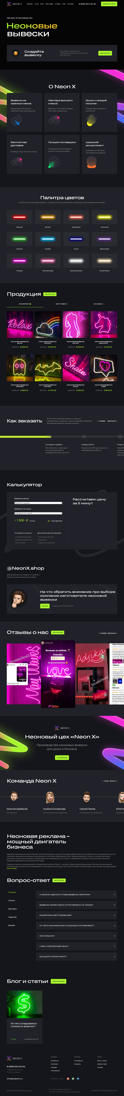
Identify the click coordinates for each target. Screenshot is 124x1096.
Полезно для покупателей (62, 606)
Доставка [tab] (12, 909)
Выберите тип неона (22, 509)
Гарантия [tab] (12, 917)
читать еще (12, 868)
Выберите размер (21, 499)
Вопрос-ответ (102, 1064)
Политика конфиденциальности (60, 1089)
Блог (42, 4)
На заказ (54, 1067)
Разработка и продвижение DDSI (104, 1091)
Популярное (55, 1071)
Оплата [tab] (11, 900)
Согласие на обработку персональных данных (64, 1092)
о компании (62, 757)
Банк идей (49, 4)
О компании (78, 1061)
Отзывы (57, 4)
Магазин (30, 4)
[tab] (25, 304)
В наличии (54, 1061)
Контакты (70, 4)
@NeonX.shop (25, 568)
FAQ (63, 4)
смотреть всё (50, 294)
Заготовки (54, 1064)
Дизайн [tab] (11, 925)
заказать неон (109, 4)
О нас (37, 4)
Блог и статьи (102, 1061)
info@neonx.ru (15, 1079)
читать (45, 606)
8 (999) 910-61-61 (87, 4)
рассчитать (105, 53)
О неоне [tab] (12, 892)
